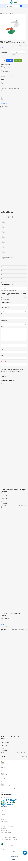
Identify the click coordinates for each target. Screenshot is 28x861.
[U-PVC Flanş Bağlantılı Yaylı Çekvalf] (14, 557)
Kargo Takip (3, 819)
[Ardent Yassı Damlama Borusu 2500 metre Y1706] (14, 681)
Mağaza (3, 810)
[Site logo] (14, 2)
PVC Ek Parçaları (10, 13)
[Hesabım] (26, 2)
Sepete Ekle (9, 60)
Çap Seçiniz (4, 52)
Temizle (13, 54)
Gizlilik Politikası (4, 821)
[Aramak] (21, 6)
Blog (2, 812)
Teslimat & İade (3, 103)
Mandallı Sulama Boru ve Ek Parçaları (9, 839)
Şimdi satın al (18, 60)
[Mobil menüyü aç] (1, 2)
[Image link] (9, 802)
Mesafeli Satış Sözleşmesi (6, 824)
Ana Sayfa (2, 13)
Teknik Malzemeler (5, 842)
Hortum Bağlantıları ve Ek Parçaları (8, 837)
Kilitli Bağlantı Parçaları (6, 832)
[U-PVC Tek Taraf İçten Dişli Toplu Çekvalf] (14, 433)
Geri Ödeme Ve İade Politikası (7, 826)
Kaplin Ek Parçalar (5, 830)
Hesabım (3, 817)
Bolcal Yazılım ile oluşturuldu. (10, 844)
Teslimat (3, 814)
